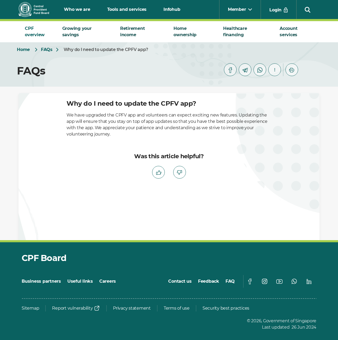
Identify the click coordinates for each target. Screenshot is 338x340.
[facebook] (230, 69)
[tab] (37, 31)
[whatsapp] (259, 69)
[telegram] (245, 69)
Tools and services (127, 9)
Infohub (171, 9)
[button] (307, 9)
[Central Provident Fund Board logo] (36, 9)
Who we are (77, 9)
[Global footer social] (249, 281)
